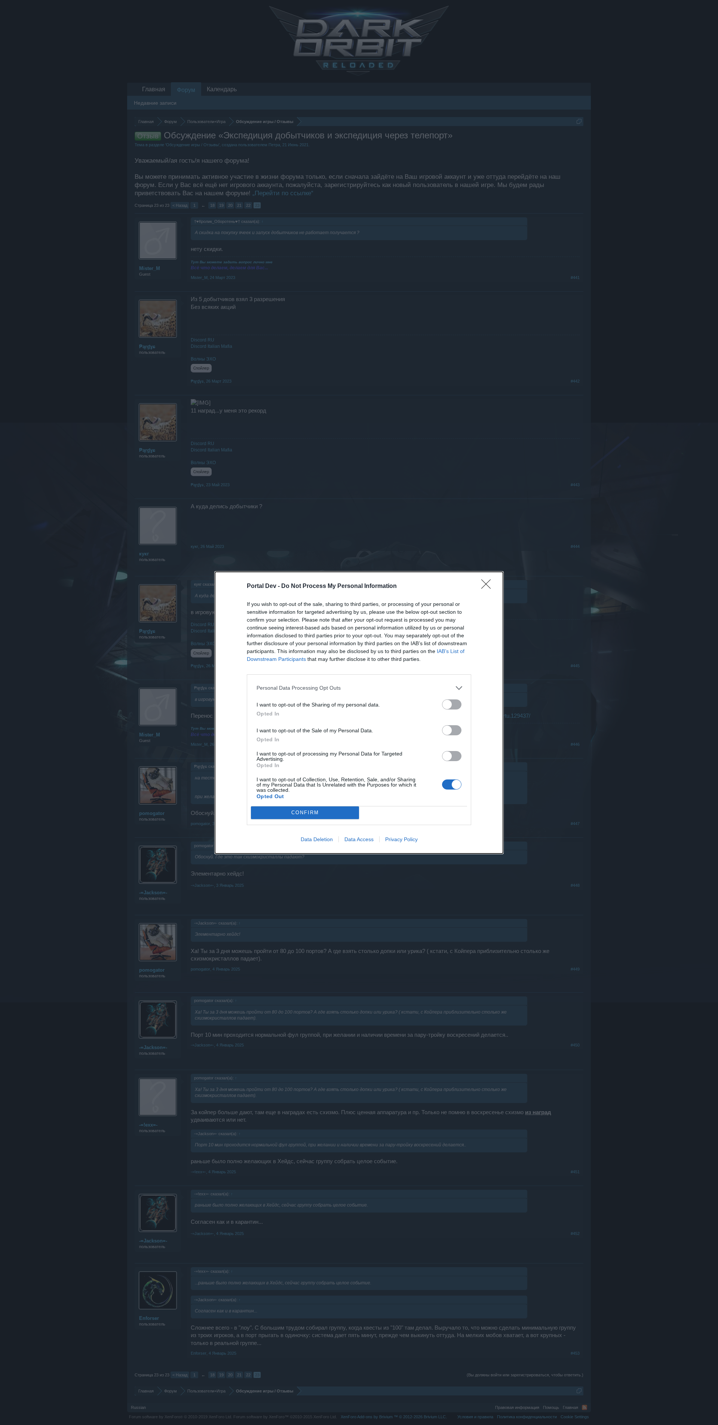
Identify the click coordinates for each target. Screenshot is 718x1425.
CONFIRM (305, 812)
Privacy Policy (401, 839)
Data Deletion (317, 839)
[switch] (451, 704)
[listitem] (359, 688)
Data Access (359, 839)
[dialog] (359, 713)
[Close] (488, 586)
